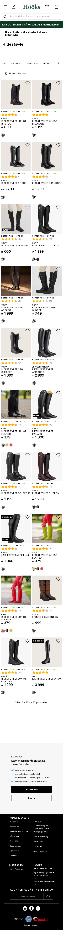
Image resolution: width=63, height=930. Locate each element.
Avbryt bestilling (40, 851)
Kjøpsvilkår (14, 822)
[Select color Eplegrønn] (7, 445)
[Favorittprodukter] (47, 7)
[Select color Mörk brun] (37, 259)
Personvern (14, 851)
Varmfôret (32, 63)
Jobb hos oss (15, 846)
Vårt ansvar (14, 836)
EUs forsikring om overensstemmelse (41, 827)
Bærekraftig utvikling (19, 831)
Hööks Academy (16, 869)
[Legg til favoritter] (28, 83)
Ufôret (47, 63)
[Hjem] (31, 6)
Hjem (8, 32)
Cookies (13, 856)
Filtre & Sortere (17, 73)
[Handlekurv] (56, 7)
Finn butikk (38, 822)
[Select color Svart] (3, 134)
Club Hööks (38, 846)
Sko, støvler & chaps (34, 32)
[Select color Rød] (11, 445)
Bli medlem (32, 789)
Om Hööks (14, 841)
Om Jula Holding (40, 837)
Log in (31, 798)
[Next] (58, 63)
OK (48, 896)
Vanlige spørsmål (40, 832)
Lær (4, 63)
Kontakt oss (14, 827)
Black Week (38, 841)
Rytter (17, 32)
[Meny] (5, 7)
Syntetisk (16, 63)
